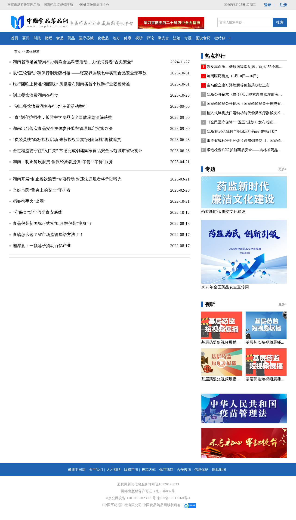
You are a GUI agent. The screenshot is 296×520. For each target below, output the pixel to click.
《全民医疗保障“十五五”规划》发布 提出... (242, 122)
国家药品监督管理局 (58, 4)
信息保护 (201, 469)
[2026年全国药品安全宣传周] (244, 252)
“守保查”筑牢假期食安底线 (37, 212)
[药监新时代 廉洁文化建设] (244, 192)
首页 (14, 38)
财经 (48, 38)
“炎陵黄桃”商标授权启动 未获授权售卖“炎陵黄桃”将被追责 (67, 139)
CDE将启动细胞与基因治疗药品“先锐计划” (242, 131)
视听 (139, 38)
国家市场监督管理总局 (23, 4)
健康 (127, 38)
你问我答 (166, 469)
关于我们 (96, 469)
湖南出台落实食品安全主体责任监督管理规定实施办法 (63, 128)
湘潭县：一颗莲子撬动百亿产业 (42, 245)
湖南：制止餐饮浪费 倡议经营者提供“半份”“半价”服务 (63, 161)
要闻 (26, 38)
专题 (188, 38)
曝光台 (163, 38)
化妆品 (103, 38)
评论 (150, 38)
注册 (283, 5)
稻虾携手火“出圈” (29, 201)
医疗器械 (86, 38)
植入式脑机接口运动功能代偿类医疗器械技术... (245, 113)
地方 (116, 38)
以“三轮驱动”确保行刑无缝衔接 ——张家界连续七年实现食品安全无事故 (80, 73)
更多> (282, 169)
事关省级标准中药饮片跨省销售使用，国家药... (245, 141)
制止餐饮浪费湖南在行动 (36, 95)
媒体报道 (33, 51)
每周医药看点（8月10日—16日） (233, 76)
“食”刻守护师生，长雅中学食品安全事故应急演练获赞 (62, 117)
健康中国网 (76, 469)
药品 (71, 38)
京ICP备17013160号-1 (173, 498)
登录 (267, 5)
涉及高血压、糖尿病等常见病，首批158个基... (244, 67)
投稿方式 (149, 469)
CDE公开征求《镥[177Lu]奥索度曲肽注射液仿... (245, 94)
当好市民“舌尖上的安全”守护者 (42, 190)
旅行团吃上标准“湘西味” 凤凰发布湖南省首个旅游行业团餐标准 (71, 84)
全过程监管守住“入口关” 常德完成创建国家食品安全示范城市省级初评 (77, 150)
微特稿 (219, 38)
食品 (60, 38)
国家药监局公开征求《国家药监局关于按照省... (245, 104)
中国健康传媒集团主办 (93, 4)
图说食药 (203, 38)
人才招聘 (113, 469)
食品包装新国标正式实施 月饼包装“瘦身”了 (52, 223)
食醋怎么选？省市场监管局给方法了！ (48, 234)
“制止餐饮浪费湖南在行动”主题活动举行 (50, 106)
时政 (37, 38)
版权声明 (131, 469)
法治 (176, 38)
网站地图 (219, 469)
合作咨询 (184, 469)
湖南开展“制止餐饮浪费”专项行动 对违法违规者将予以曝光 (67, 179)
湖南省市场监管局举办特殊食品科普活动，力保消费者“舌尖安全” (73, 62)
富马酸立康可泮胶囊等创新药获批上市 (238, 85)
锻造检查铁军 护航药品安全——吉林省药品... (244, 150)
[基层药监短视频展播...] (221, 325)
